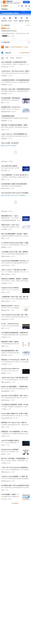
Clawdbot (3, 436)
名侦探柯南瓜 (4, 138)
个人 (28, 9)
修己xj (2, 102)
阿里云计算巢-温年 (5, 391)
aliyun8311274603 (5, 265)
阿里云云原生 (4, 75)
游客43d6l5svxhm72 (5, 472)
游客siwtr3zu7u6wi (5, 310)
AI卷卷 (2, 179)
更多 (29, 42)
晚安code (3, 454)
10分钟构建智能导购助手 (24, 52)
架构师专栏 (3, 373)
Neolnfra (3, 292)
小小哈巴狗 (3, 337)
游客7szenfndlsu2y (5, 188)
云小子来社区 (4, 229)
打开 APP (26, 2)
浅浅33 (2, 445)
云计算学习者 (4, 283)
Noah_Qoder (4, 499)
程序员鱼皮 (3, 247)
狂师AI (2, 328)
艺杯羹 (2, 346)
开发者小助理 (4, 161)
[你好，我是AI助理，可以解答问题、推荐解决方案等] (22, 5)
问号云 (2, 129)
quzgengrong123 (5, 319)
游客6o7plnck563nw (5, 256)
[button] (13, 38)
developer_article (5, 66)
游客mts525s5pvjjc (5, 400)
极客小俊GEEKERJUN (6, 111)
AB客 (2, 490)
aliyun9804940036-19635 (7, 418)
